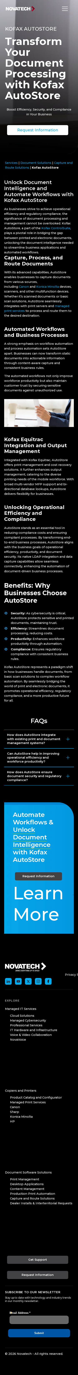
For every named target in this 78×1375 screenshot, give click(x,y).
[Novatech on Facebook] (48, 981)
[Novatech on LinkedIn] (8, 981)
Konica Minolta (47, 287)
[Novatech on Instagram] (38, 981)
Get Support (37, 1260)
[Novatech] (25, 967)
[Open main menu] (64, 8)
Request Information (37, 130)
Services (11, 163)
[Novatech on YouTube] (18, 981)
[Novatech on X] (28, 981)
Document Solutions (35, 163)
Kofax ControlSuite (55, 228)
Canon (24, 287)
